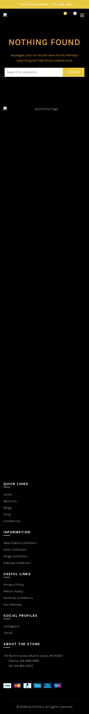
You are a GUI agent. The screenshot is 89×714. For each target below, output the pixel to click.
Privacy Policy (13, 585)
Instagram (11, 626)
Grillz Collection (15, 550)
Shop (7, 514)
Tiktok (8, 633)
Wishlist (65, 13)
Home (7, 494)
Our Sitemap (12, 604)
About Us (10, 501)
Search (74, 72)
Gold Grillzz (36, 707)
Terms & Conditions (18, 598)
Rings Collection (15, 556)
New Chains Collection (20, 543)
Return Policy (13, 591)
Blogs (7, 508)
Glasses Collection (17, 563)
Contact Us (11, 521)
